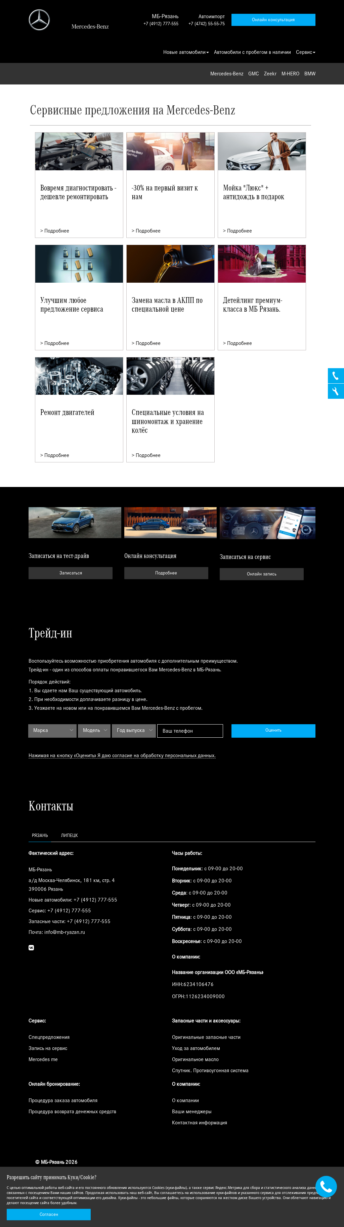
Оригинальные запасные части (206, 1037)
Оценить (273, 730)
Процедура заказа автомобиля (63, 1100)
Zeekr (270, 73)
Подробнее (166, 573)
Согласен (49, 1214)
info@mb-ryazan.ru (64, 932)
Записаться (70, 573)
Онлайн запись (261, 574)
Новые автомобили (184, 52)
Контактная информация (199, 1122)
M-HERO (290, 73)
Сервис (304, 52)
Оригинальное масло (195, 1059)
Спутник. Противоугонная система (210, 1070)
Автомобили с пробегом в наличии (252, 52)
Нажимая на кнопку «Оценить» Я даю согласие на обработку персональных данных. (122, 755)
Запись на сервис (48, 1048)
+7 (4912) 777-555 (160, 24)
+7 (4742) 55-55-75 (206, 24)
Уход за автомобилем (196, 1048)
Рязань (40, 835)
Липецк (69, 835)
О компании (185, 1100)
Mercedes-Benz (226, 73)
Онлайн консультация (273, 19)
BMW (309, 73)
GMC (253, 73)
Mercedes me (43, 1059)
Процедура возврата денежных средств (72, 1111)
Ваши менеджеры (192, 1111)
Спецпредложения (49, 1037)
